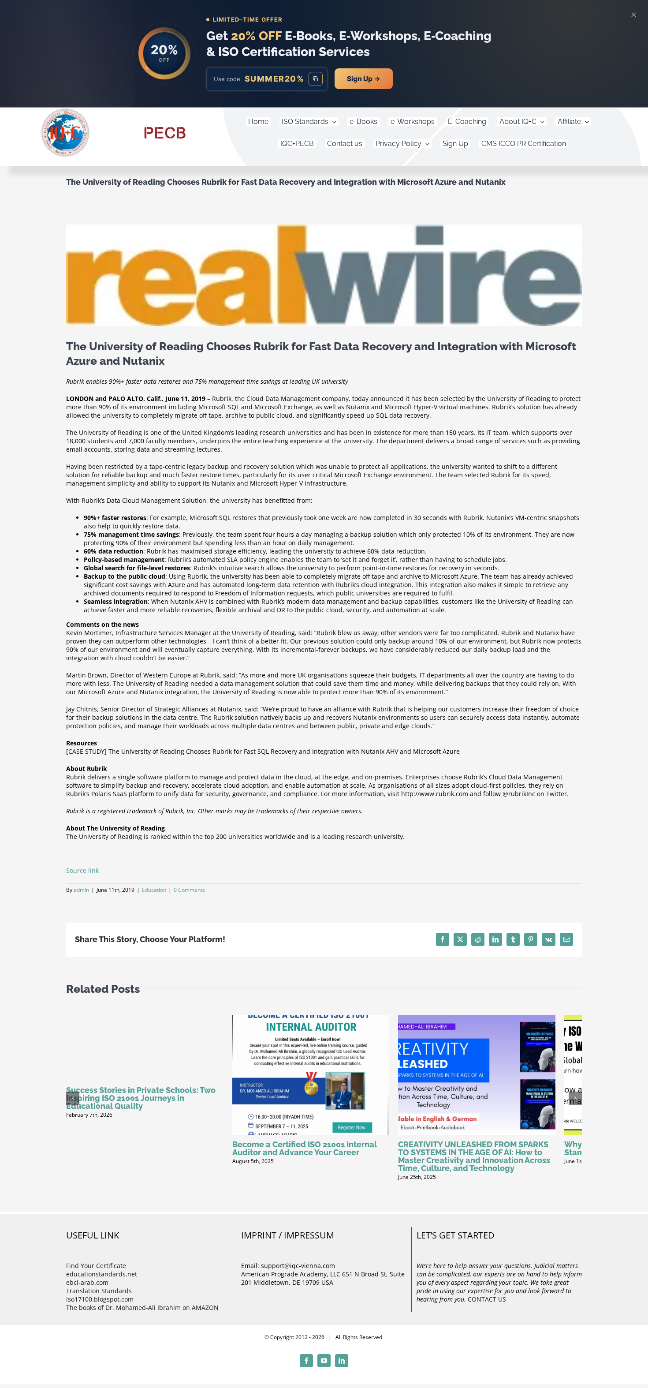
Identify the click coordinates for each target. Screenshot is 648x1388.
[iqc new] (65, 111)
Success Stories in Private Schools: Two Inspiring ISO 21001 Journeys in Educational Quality (141, 1098)
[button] (72, 1101)
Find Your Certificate (96, 1272)
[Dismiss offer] (633, 14)
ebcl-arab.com (87, 1289)
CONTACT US (487, 1306)
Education (154, 890)
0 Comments (189, 890)
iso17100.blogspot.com (100, 1306)
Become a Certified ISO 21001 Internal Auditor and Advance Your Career (313, 1155)
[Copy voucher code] (316, 79)
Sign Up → (363, 79)
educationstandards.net (101, 1280)
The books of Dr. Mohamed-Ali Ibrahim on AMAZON (142, 1314)
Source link (82, 870)
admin (81, 890)
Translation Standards (99, 1297)
